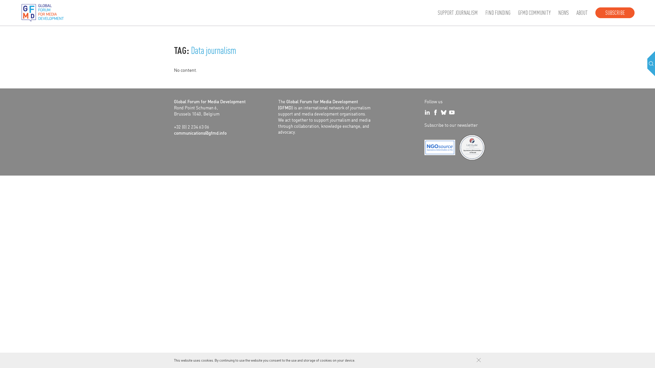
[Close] (478, 360)
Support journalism (458, 12)
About (582, 12)
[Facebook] (435, 112)
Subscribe (615, 12)
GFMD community (534, 12)
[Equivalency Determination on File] (439, 147)
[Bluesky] (443, 112)
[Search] (651, 63)
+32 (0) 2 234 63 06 (191, 127)
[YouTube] (452, 112)
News (563, 12)
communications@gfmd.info (200, 133)
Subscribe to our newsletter (451, 125)
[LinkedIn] (427, 112)
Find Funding (497, 12)
